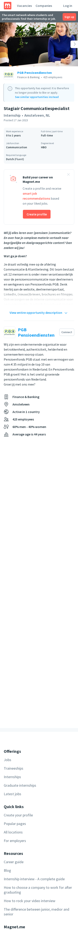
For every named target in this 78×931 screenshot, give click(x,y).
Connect (66, 332)
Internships (12, 776)
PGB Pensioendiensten (34, 72)
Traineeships (13, 768)
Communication (16, 147)
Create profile (37, 214)
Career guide (14, 861)
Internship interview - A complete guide (34, 879)
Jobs (7, 759)
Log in (67, 6)
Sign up (69, 17)
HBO (44, 147)
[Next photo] (70, 44)
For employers (15, 840)
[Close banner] (68, 175)
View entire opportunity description (36, 312)
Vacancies (24, 6)
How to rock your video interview (29, 900)
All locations (13, 832)
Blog (7, 870)
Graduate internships (20, 785)
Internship (12, 115)
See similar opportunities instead (37, 97)
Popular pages (15, 823)
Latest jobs (12, 793)
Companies (44, 6)
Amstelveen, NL (37, 115)
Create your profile (18, 815)
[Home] (7, 5)
